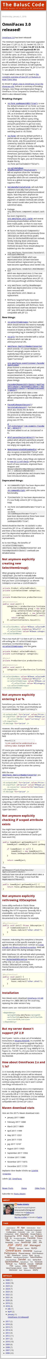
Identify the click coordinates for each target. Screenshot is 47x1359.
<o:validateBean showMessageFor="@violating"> (22, 169)
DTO (19, 1236)
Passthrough (38, 1251)
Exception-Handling (20, 1238)
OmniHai (27, 1251)
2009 (7, 1344)
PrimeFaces (16, 1255)
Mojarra (27, 1248)
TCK (31, 1262)
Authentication (31, 1228)
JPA (40, 1242)
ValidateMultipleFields (19, 187)
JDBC (35, 1242)
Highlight (28, 1240)
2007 (7, 1350)
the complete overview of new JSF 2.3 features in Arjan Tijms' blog (21, 77)
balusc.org (30, 1212)
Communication (17, 1230)
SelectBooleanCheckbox (20, 1257)
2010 (7, 1341)
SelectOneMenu (36, 1257)
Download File (10, 1236)
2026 (7, 1283)
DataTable (24, 1234)
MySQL (34, 1248)
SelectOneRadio (11, 1260)
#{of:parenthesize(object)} (21, 437)
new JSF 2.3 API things (19, 461)
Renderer (8, 1257)
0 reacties (7, 1174)
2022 (7, 1294)
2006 (7, 1353)
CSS (28, 1232)
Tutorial (22, 1264)
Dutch (26, 1236)
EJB (6, 1238)
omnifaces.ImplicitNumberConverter (25, 346)
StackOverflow (11, 1262)
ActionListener (11, 1228)
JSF (10, 1178)
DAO (16, 1234)
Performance (10, 1253)
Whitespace (27, 1270)
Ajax (23, 1228)
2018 (7, 1306)
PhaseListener (25, 1253)
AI (18, 1227)
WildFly (35, 1270)
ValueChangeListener (14, 1268)
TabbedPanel (24, 1262)
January (11, 1314)
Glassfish (20, 1240)
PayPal (39, 1217)
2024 (7, 1289)
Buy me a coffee (21, 1217)
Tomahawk (38, 1262)
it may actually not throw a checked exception (23, 945)
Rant (31, 1255)
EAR (32, 1236)
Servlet (22, 1259)
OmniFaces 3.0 (8, 37)
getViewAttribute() (30, 386)
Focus (13, 1240)
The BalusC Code (24, 4)
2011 (7, 1338)
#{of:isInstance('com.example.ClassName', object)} (26, 426)
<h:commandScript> (16, 490)
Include (17, 1242)
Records (37, 1255)
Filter (8, 1240)
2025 (7, 1286)
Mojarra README (22, 1040)
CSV (32, 1232)
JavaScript (26, 1242)
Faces (39, 1238)
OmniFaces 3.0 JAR (35, 998)
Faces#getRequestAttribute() (22, 384)
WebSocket (13, 1270)
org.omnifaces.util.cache (20, 219)
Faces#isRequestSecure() (20, 405)
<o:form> (12, 136)
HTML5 (35, 1240)
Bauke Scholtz (23, 1204)
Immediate (9, 1242)
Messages (20, 1248)
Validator (33, 1266)
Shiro (29, 1260)
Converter (21, 1232)
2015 (7, 1327)
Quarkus (24, 1255)
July (9, 1308)
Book (38, 1228)
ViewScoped (35, 1268)
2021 (7, 1297)
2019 (7, 1303)
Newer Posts (7, 1188)
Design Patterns (36, 1234)
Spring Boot (37, 1260)
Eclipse (38, 1236)
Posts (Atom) (19, 1193)
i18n (40, 1240)
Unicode (31, 1264)
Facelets (31, 1238)
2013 (7, 1333)
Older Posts (40, 1188)
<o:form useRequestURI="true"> (23, 103)
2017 (7, 1321)
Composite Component (33, 1230)
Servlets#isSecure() (17, 407)
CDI (8, 1230)
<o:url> (11, 337)
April (9, 1311)
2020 (7, 1300)
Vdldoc (25, 1268)
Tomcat (9, 1264)
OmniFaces (17, 1178)
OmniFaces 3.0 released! (16, 27)
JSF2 (18, 1245)
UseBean (18, 1266)
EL (11, 1238)
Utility (24, 1266)
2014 (7, 1330)
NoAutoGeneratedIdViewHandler (22, 449)
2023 (7, 1291)
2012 (7, 1336)
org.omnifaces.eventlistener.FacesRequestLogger (26, 364)
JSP (26, 1245)
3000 (7, 1280)
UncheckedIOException (16, 959)
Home (24, 1188)
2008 (7, 1347)
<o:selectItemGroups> (18, 322)
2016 (7, 1324)
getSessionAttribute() (26, 387)
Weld (20, 1270)
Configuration (11, 1232)
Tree (15, 1264)
